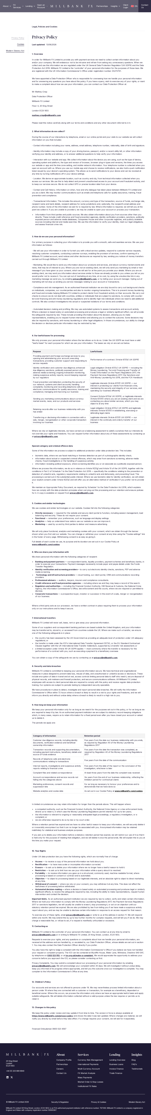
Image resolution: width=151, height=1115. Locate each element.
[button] (7, 6)
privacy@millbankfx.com (84, 279)
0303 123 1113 (53, 955)
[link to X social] (11, 1077)
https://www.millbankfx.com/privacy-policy (52, 1016)
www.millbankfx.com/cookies (46, 544)
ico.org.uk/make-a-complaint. (80, 955)
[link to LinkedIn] (7, 1077)
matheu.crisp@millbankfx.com (46, 115)
